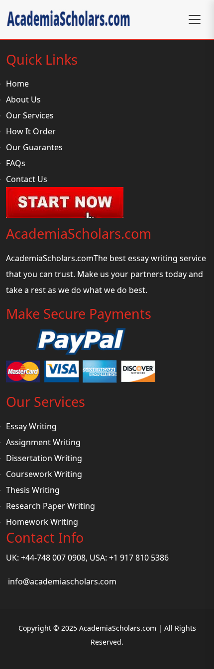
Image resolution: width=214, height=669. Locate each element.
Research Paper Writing (50, 505)
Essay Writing (31, 426)
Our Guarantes (34, 147)
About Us (23, 99)
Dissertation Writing (44, 458)
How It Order (31, 131)
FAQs (15, 163)
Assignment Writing (43, 442)
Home (17, 83)
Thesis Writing (33, 489)
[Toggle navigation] (194, 19)
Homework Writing (42, 521)
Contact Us (26, 179)
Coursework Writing (44, 474)
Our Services (30, 115)
